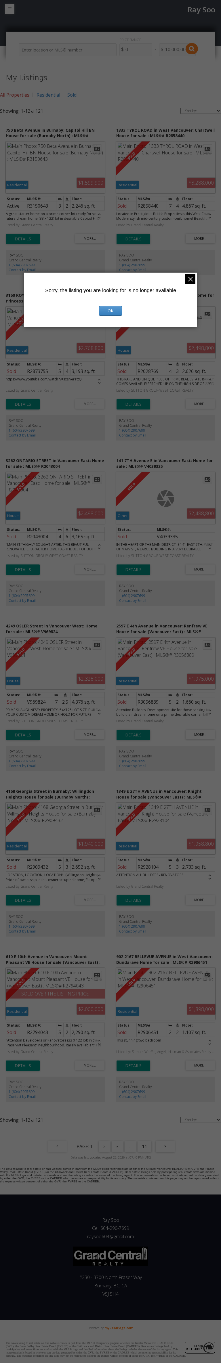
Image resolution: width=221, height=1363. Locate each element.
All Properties (14, 95)
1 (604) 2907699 (22, 265)
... (130, 1146)
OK (110, 310)
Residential (48, 95)
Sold (72, 95)
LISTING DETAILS (23, 239)
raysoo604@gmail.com (110, 1236)
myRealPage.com (118, 1328)
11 (144, 1146)
